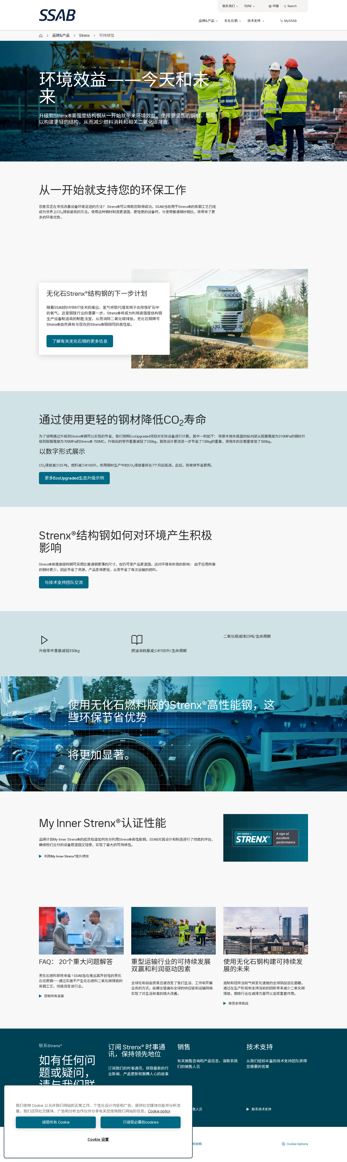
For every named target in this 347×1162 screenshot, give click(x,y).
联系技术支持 (261, 1109)
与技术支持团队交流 (64, 582)
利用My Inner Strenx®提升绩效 (66, 856)
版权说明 (195, 1144)
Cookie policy (159, 1111)
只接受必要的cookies (141, 1122)
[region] (98, 1121)
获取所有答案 (54, 996)
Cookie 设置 (98, 1139)
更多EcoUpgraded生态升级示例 (74, 478)
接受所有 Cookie (56, 1122)
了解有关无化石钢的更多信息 (79, 341)
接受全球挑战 (238, 1003)
